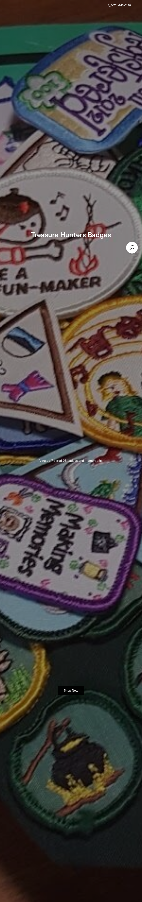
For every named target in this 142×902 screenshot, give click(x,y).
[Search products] (132, 248)
